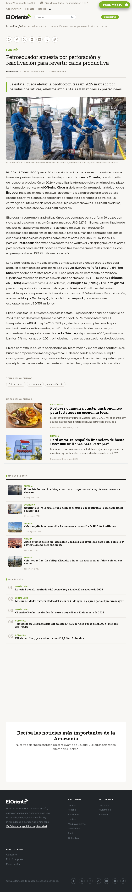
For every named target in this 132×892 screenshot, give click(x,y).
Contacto (11, 854)
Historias (41, 9)
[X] (82, 881)
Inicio (9, 26)
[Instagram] (90, 881)
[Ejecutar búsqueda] (72, 17)
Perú (70, 833)
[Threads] (98, 881)
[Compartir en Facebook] (17, 39)
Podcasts (29, 9)
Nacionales (74, 828)
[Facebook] (73, 881)
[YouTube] (106, 881)
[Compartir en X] (24, 39)
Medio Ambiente (77, 824)
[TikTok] (123, 881)
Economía (73, 814)
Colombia (73, 838)
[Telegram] (115, 881)
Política (72, 819)
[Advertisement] (66, 678)
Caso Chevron (13, 9)
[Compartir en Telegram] (32, 39)
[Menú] (123, 17)
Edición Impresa (14, 859)
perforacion (35, 384)
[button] (50, 8)
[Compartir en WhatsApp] (9, 39)
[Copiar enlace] (55, 39)
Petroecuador (15, 384)
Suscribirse (110, 17)
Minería (72, 809)
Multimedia (105, 809)
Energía (17, 26)
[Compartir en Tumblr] (47, 39)
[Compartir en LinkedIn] (39, 39)
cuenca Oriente (55, 384)
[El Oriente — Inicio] (19, 17)
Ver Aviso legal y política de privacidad (26, 826)
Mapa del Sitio (13, 864)
